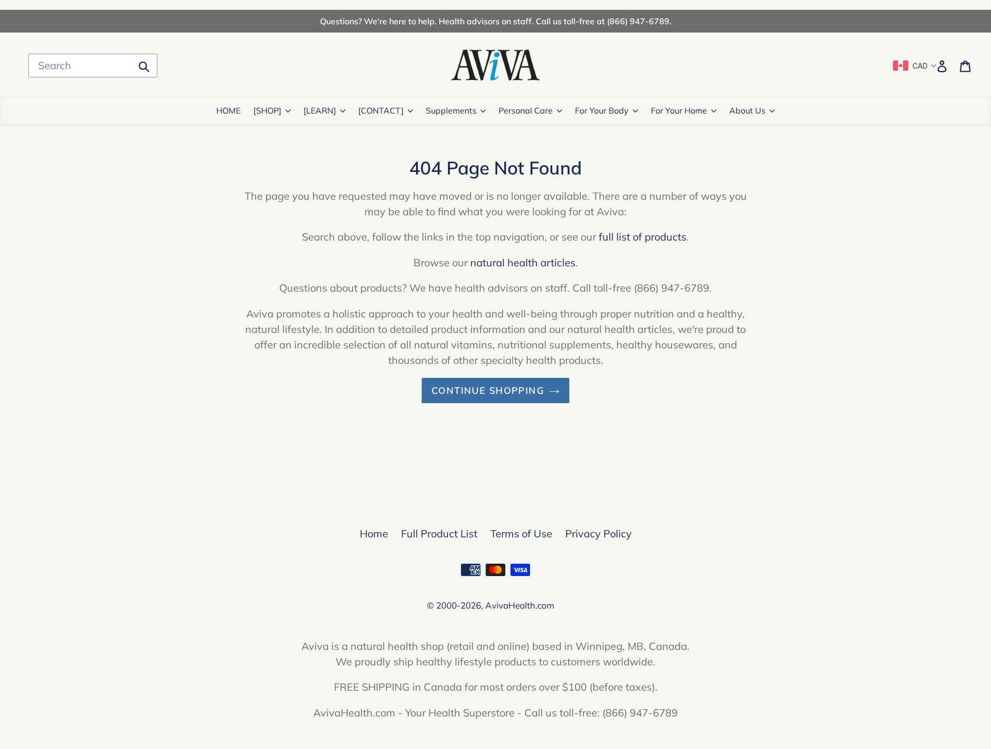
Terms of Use (521, 533)
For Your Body (602, 110)
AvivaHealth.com (519, 605)
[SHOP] (267, 110)
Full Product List (439, 533)
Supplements (451, 110)
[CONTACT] (381, 110)
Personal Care (526, 110)
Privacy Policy (598, 533)
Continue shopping (487, 390)
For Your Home (679, 110)
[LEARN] (319, 110)
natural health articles (523, 262)
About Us (747, 110)
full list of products (642, 236)
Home (374, 533)
